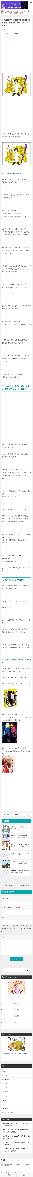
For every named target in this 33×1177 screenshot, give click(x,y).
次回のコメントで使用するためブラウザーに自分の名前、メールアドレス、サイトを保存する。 (16, 928)
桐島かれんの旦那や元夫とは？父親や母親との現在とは (20, 827)
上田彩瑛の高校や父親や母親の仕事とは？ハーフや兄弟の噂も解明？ (20, 836)
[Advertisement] (16, 53)
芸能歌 (5, 1087)
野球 (4, 1104)
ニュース (5, 1100)
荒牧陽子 (16, 1003)
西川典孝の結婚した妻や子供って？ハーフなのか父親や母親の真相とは (20, 862)
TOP (13, 1160)
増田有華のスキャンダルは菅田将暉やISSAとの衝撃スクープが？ (20, 871)
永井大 (16, 1022)
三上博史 (16, 1016)
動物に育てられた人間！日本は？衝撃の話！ (16, 1053)
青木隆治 (16, 1009)
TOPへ (24, 1175)
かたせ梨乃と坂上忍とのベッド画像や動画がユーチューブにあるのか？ (10, 885)
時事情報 (5, 1108)
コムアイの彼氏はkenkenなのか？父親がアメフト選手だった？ (20, 853)
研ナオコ (16, 997)
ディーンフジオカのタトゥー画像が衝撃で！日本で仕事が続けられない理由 (20, 845)
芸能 (4, 29)
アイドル (5, 1075)
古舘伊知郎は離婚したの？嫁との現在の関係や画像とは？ (24, 885)
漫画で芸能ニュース (8, 1112)
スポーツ (5, 1092)
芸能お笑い (6, 1079)
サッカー (5, 1096)
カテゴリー (5, 1066)
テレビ (5, 1083)
